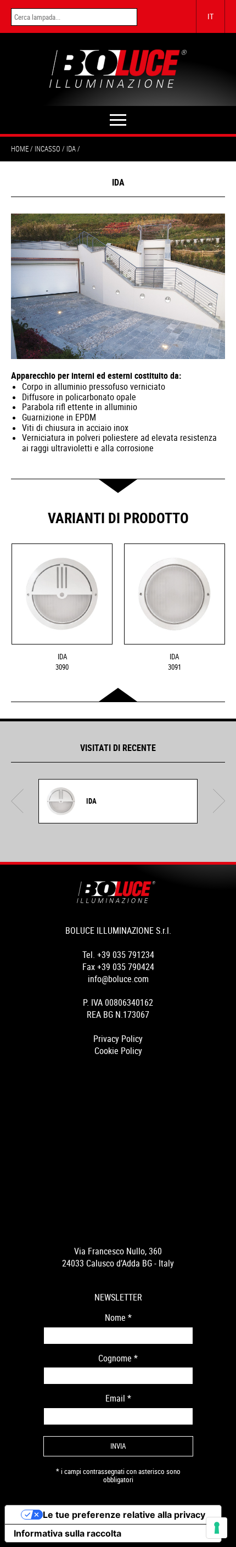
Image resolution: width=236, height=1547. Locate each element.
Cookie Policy (118, 1051)
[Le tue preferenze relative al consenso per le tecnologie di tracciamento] (216, 1527)
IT (210, 16)
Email (118, 1398)
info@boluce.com (118, 979)
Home (20, 149)
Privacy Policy (118, 1039)
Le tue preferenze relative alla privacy (124, 1514)
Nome (118, 1318)
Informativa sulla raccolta (67, 1533)
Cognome (118, 1358)
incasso (47, 149)
